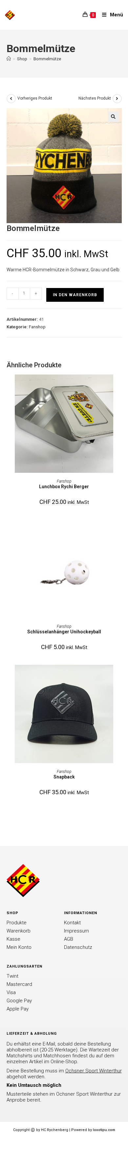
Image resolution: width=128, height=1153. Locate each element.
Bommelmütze (47, 58)
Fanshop (37, 326)
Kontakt (72, 923)
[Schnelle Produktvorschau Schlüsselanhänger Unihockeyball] (119, 531)
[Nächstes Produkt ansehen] (117, 98)
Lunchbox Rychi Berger (64, 486)
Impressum (76, 931)
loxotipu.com (104, 1130)
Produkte (17, 923)
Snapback (64, 776)
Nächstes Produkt (94, 98)
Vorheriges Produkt (34, 98)
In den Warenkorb (75, 295)
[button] (113, 116)
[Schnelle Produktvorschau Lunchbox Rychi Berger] (119, 386)
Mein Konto (19, 947)
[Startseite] (9, 58)
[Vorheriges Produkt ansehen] (11, 98)
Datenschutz (78, 947)
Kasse (13, 939)
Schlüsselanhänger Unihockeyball (64, 631)
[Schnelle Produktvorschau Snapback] (119, 676)
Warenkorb (19, 931)
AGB (68, 939)
